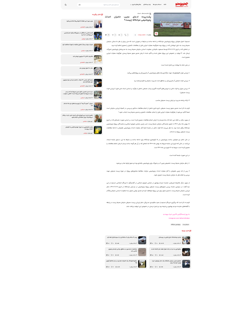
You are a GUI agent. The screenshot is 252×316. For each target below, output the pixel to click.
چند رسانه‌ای (147, 5)
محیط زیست (186, 224)
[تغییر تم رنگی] (65, 4)
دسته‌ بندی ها (157, 5)
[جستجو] (79, 5)
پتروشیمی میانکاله (175, 224)
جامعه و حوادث (141, 35)
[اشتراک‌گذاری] (135, 35)
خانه (165, 5)
